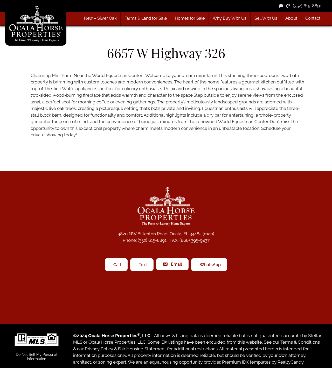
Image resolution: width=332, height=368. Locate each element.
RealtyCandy (290, 362)
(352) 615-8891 (306, 5)
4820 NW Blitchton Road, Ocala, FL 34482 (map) (166, 233)
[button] (145, 18)
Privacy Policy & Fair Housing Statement (125, 348)
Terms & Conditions (300, 342)
